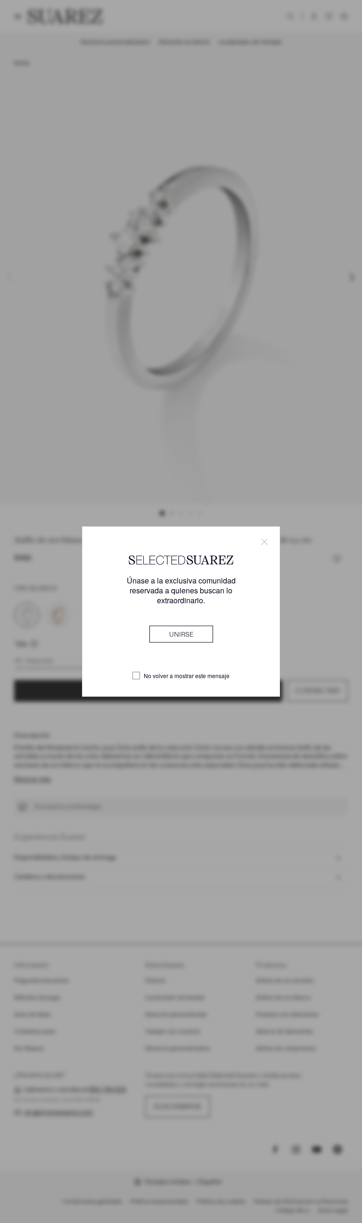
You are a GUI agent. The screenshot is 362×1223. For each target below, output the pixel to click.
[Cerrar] (264, 541)
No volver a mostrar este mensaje (187, 676)
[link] (181, 634)
